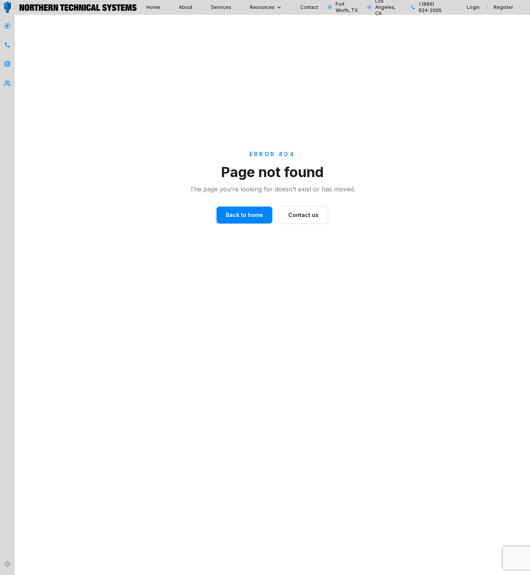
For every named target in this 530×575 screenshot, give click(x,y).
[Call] (7, 45)
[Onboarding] (7, 83)
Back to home (244, 215)
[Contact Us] (7, 26)
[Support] (7, 64)
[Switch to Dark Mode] (7, 563)
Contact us (303, 215)
